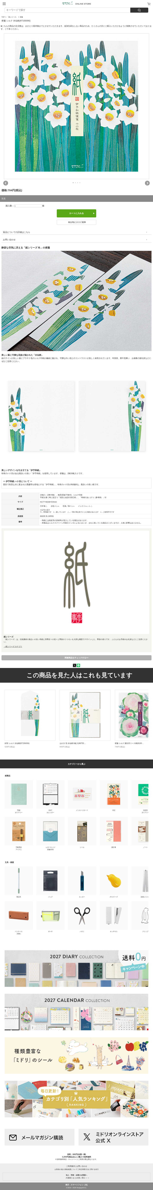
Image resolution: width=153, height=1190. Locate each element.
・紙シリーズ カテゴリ (13, 646)
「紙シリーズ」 (12, 17)
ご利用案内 (70, 1166)
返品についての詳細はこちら (16, 232)
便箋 (21, 17)
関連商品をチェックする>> (76, 658)
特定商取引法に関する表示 (89, 1169)
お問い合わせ (9, 239)
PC (86, 1185)
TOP (3, 17)
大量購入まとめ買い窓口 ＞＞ (76, 1176)
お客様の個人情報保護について (66, 1169)
